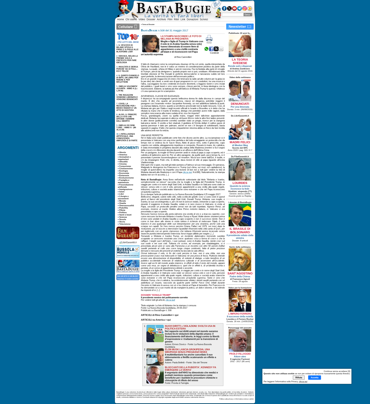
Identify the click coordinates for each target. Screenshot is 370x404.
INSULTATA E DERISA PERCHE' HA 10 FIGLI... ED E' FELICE (127, 69)
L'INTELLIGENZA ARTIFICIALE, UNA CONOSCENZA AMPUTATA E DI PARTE (126, 137)
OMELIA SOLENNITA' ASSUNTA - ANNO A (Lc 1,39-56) (127, 88)
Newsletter (238, 26)
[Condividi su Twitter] (216, 50)
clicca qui (187, 172)
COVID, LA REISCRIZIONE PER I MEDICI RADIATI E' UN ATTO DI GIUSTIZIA (126, 107)
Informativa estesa (241, 399)
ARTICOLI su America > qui (156, 320)
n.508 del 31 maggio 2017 (164, 30)
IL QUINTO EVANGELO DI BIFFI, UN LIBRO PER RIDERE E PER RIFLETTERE (127, 78)
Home (120, 19)
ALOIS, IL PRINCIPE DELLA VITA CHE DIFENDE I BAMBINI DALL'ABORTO (126, 117)
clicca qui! (170, 300)
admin (251, 399)
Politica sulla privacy (226, 399)
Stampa (209, 42)
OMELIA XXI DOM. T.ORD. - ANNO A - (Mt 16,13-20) (126, 127)
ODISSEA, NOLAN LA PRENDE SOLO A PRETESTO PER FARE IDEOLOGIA (127, 59)
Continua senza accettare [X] (337, 371)
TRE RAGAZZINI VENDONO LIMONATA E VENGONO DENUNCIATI (127, 97)
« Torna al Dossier (148, 24)
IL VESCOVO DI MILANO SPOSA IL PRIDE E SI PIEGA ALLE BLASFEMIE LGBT (127, 48)
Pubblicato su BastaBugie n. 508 (156, 310)
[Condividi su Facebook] (211, 50)
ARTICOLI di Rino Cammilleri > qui (159, 315)
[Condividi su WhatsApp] (206, 50)
